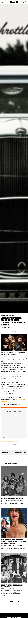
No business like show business (11, 586)
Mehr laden (14, 602)
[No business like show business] (14, 568)
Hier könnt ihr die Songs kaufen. (9, 441)
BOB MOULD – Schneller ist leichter (6, 453)
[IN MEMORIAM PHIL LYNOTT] (14, 481)
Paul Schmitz (4, 327)
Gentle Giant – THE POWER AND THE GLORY (20, 453)
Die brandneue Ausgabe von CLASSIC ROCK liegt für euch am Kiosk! (13, 541)
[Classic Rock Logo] (14, 2)
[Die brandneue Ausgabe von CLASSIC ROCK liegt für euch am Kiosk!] (14, 523)
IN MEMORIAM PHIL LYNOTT (13, 498)
